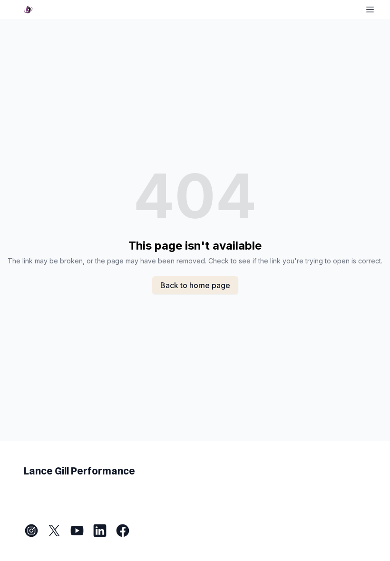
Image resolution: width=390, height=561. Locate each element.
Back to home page (195, 285)
